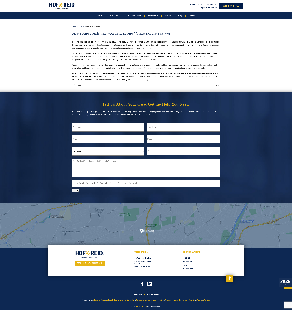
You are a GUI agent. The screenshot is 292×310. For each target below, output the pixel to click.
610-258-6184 (231, 6)
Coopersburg (131, 300)
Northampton (183, 300)
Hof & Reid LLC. (141, 306)
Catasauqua (140, 300)
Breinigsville (122, 300)
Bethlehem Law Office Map (89, 263)
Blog (87, 26)
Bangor (103, 300)
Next (216, 85)
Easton (147, 300)
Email (134, 183)
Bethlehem (113, 300)
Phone (123, 183)
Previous (77, 85)
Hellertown (160, 300)
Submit (75, 190)
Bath (107, 300)
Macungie (168, 300)
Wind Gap (206, 300)
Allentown (96, 300)
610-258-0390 (188, 269)
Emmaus (153, 300)
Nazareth (175, 300)
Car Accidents (95, 26)
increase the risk (164, 45)
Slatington (192, 300)
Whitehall (199, 300)
